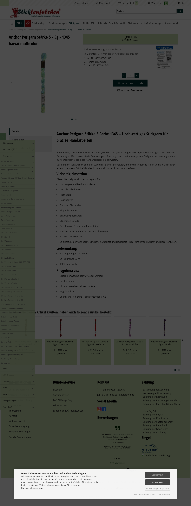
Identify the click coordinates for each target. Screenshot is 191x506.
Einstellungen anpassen (157, 488)
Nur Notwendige (157, 482)
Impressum (164, 494)
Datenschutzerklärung (144, 494)
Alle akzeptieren (157, 475)
